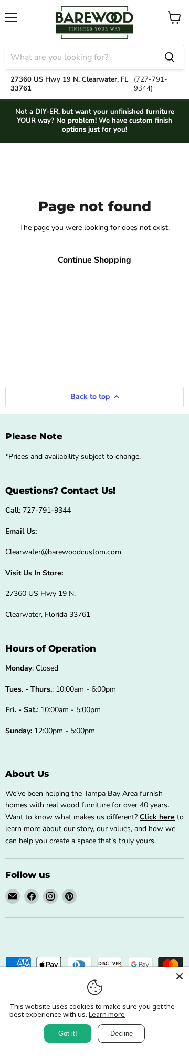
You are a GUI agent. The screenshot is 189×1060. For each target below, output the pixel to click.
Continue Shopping (94, 260)
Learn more (107, 1014)
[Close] (179, 976)
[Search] (169, 57)
